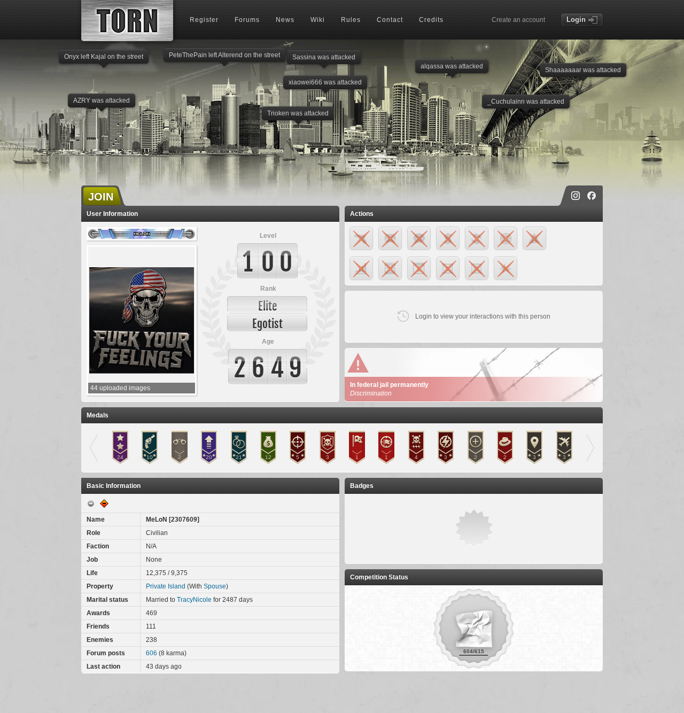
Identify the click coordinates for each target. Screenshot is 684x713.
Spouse (215, 586)
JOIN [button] (100, 197)
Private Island (165, 586)
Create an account (518, 20)
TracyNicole (194, 599)
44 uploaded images (120, 388)
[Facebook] (591, 196)
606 (151, 653)
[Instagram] (575, 196)
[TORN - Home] (127, 20)
